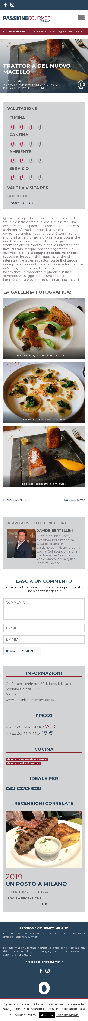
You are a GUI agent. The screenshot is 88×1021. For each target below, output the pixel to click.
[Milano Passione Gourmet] (26, 19)
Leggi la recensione (23, 898)
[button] (42, 904)
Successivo (74, 500)
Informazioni (67, 1015)
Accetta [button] (47, 1015)
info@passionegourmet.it (44, 961)
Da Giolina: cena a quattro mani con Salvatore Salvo (55, 33)
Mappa (11, 694)
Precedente (14, 500)
